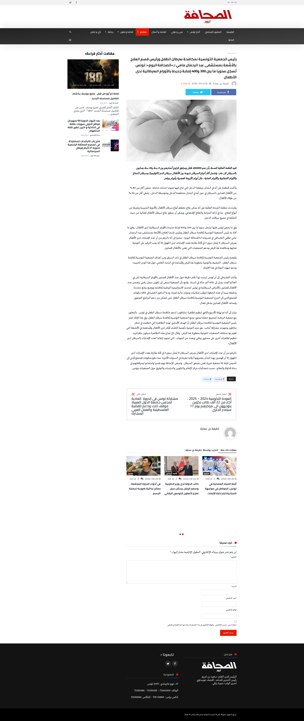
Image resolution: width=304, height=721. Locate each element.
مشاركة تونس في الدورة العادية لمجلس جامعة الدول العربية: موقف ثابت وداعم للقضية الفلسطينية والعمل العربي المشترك (154, 404)
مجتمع (206, 473)
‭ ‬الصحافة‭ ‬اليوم (114, 103)
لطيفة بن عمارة (221, 83)
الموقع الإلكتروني (231, 610)
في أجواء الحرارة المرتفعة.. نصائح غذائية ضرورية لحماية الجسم (145, 488)
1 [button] (183, 534)
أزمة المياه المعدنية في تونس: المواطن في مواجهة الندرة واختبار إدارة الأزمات (221, 488)
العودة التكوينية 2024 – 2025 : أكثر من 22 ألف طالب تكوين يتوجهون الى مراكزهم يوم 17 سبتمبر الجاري (209, 402)
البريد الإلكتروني (230, 598)
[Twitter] (70, 2)
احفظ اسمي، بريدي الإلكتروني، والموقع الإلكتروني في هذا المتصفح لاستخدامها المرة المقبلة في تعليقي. (202, 625)
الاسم (234, 586)
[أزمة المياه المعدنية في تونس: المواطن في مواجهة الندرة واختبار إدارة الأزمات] (219, 466)
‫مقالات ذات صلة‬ (228, 450)
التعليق (233, 557)
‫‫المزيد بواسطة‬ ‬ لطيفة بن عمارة (201, 450)
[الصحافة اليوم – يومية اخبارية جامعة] (208, 9)
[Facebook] (76, 2)
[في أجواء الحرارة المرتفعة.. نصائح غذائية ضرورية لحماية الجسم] (143, 466)
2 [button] (180, 534)
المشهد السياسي (171, 473)
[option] (219, 476)
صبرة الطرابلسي (95, 135)
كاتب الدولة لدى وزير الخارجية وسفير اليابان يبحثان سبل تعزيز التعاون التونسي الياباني (181, 488)
